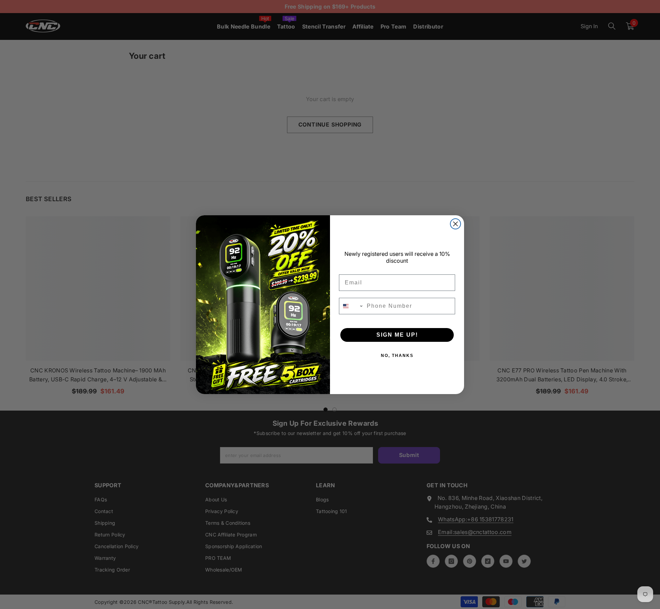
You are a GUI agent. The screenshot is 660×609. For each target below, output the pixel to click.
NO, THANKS (397, 355)
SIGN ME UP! (397, 335)
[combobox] (351, 306)
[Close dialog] (455, 224)
